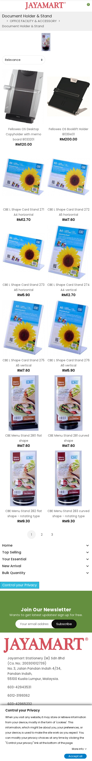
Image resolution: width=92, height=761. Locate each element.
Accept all (75, 756)
